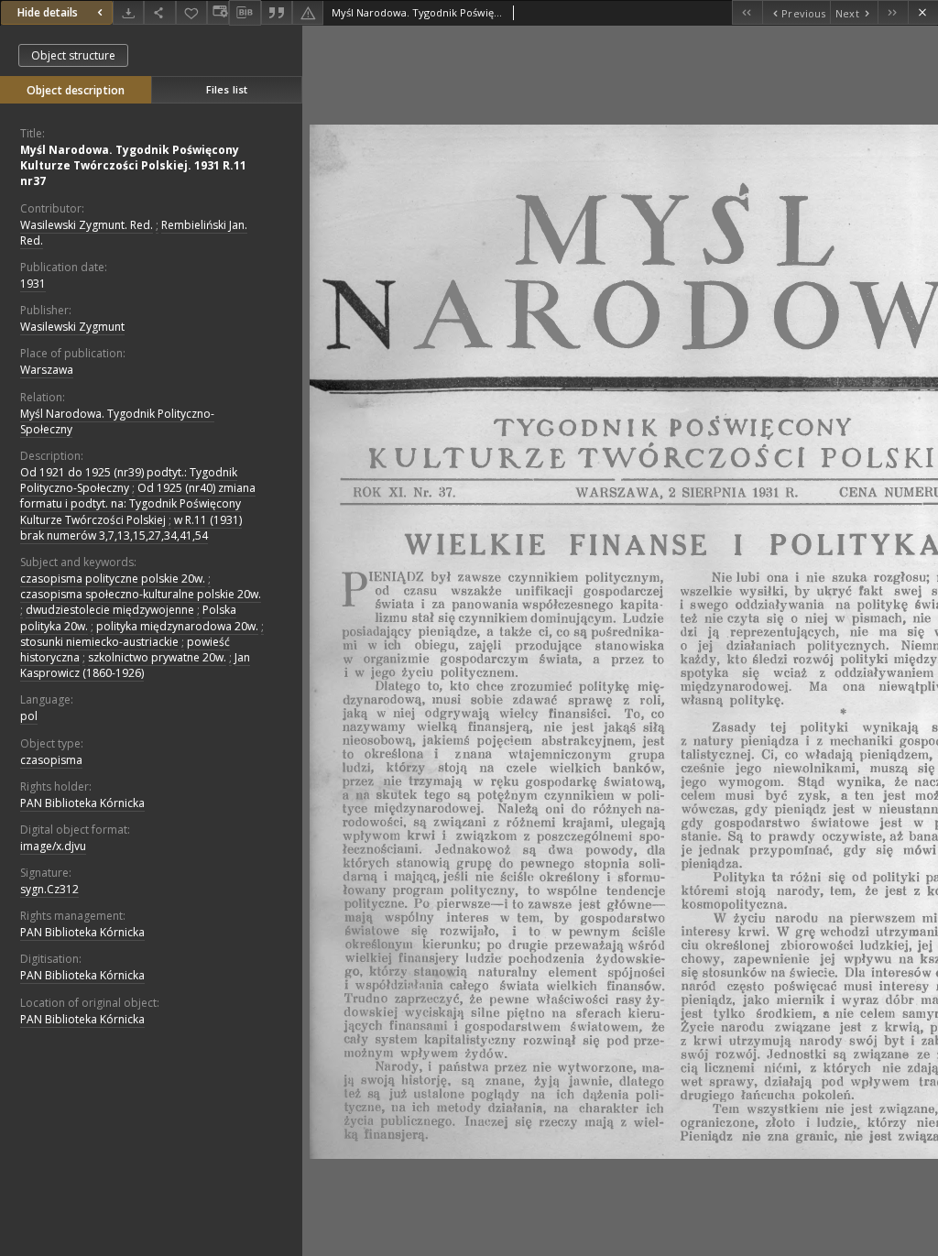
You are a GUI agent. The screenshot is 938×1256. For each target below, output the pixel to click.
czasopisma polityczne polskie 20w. (112, 578)
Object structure (73, 55)
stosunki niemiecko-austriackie (99, 642)
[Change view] (218, 12)
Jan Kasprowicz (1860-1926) (135, 665)
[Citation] (276, 12)
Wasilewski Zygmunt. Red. (86, 225)
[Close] (923, 12)
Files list (226, 89)
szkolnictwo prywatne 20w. (157, 657)
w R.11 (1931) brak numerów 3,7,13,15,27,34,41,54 (131, 527)
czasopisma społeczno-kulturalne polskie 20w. (140, 594)
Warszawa (46, 369)
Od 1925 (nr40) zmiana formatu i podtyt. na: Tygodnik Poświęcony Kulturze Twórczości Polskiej (138, 503)
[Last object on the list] (893, 12)
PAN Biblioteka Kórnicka (82, 803)
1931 (33, 283)
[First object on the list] (747, 12)
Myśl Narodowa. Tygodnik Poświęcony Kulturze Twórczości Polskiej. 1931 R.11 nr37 (133, 165)
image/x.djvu (53, 846)
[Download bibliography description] (244, 13)
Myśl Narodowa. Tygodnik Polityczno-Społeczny (117, 421)
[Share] (159, 12)
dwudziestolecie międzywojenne (110, 609)
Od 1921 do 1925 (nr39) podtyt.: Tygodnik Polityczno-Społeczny (128, 480)
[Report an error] (307, 12)
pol (29, 716)
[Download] (128, 12)
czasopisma (51, 760)
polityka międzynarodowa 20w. (177, 626)
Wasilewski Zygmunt (72, 326)
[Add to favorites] (191, 12)
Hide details (47, 12)
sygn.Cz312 (49, 889)
